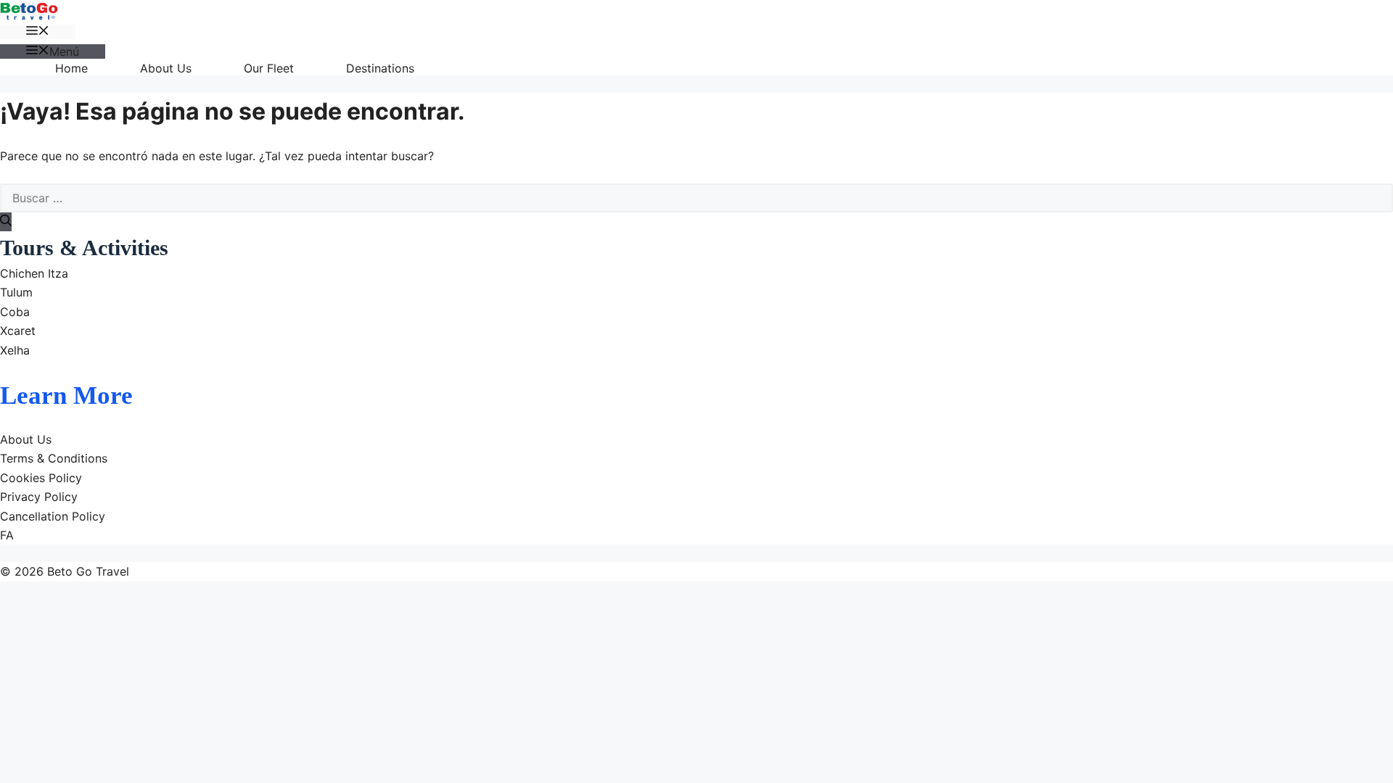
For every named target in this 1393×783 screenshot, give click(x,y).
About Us (166, 68)
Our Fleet (269, 68)
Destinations (380, 68)
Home (71, 68)
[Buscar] (6, 221)
